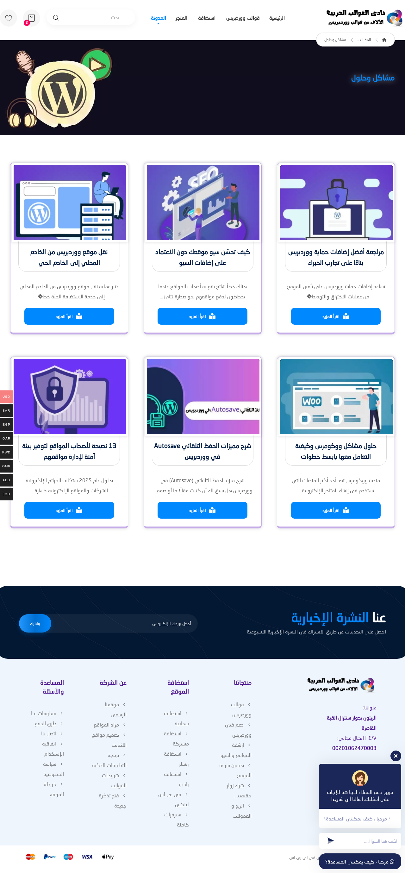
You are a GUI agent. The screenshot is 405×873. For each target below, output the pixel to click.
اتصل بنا (48, 733)
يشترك (35, 623)
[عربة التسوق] (31, 17)
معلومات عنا (43, 713)
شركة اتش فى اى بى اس (312, 857)
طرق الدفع (45, 723)
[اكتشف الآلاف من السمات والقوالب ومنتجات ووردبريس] (365, 18)
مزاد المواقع (106, 724)
